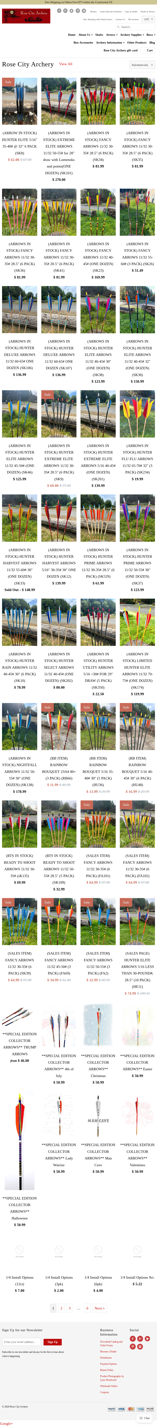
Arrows (111, 34)
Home (71, 34)
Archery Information (110, 42)
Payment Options (108, 1363)
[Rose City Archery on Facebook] (59, 11)
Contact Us (120, 19)
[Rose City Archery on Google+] (65, 11)
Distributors (106, 1357)
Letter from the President (111, 11)
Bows (151, 34)
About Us (85, 34)
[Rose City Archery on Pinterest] (78, 11)
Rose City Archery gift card (121, 50)
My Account (133, 19)
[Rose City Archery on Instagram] (84, 11)
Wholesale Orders (109, 1386)
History (93, 11)
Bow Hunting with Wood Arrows (97, 19)
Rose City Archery (28, 64)
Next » (100, 1308)
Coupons (104, 1392)
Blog (152, 42)
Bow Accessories (83, 42)
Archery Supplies (132, 34)
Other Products (136, 42)
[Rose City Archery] (26, 16)
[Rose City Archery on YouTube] (72, 11)
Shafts (99, 34)
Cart (150, 50)
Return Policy (106, 1370)
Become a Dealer (108, 1351)
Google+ (6, 1423)
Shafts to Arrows (147, 11)
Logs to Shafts (131, 11)
